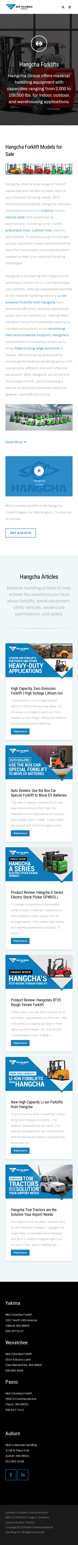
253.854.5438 (14, 1461)
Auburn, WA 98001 (17, 1455)
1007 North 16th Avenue (21, 1320)
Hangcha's (60, 335)
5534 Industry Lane (18, 1359)
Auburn (12, 1433)
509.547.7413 (14, 1409)
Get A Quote (20, 533)
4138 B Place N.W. (17, 1450)
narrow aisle (15, 217)
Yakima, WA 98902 (17, 1325)
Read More (14, 442)
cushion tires (42, 230)
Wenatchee (16, 1343)
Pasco (11, 1382)
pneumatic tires (17, 230)
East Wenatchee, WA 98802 (23, 1365)
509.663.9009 (14, 1370)
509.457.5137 (14, 1331)
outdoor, (47, 210)
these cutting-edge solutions (36, 348)
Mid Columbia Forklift (18, 1314)
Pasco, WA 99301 (17, 1404)
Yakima (12, 1303)
